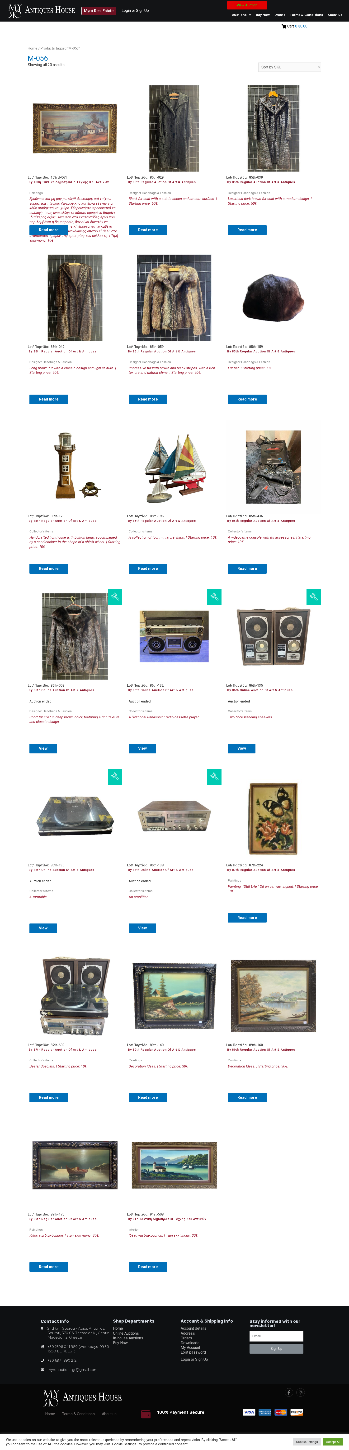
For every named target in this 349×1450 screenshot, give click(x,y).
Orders (186, 1338)
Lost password (193, 1352)
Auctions (239, 15)
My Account (190, 1347)
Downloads (190, 1343)
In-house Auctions (128, 1338)
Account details (193, 1328)
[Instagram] (300, 1392)
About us (335, 15)
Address (188, 1333)
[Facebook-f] (289, 1392)
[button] (98, 11)
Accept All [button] (333, 1442)
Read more (49, 230)
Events (279, 15)
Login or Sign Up (135, 10)
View (43, 748)
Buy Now (263, 15)
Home (32, 48)
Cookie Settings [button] (307, 1442)
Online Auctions (126, 1333)
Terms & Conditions (306, 15)
